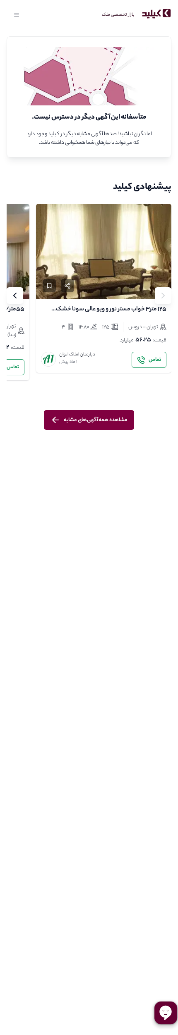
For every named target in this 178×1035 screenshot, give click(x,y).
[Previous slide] (163, 295)
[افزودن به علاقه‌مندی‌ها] (49, 285)
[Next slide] (15, 295)
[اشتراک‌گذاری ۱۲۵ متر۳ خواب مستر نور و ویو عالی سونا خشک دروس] (67, 285)
